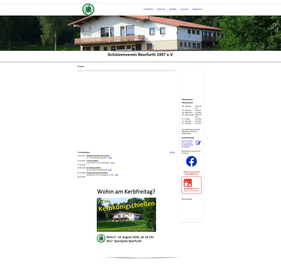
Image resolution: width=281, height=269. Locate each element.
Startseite (148, 9)
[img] (88, 9)
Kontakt (184, 9)
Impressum (197, 9)
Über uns (161, 9)
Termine (173, 9)
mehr (110, 158)
